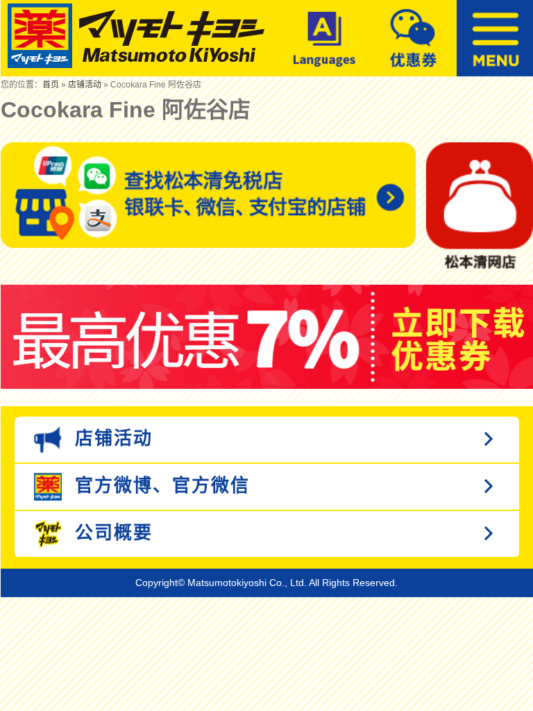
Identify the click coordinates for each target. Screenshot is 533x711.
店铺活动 (84, 85)
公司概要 (111, 532)
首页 (50, 85)
